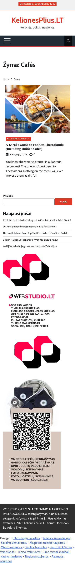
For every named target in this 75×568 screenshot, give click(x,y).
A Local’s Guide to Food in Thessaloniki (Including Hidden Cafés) (35, 147)
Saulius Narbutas (36, 547)
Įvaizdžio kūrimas (61, 547)
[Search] (68, 41)
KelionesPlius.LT (37, 20)
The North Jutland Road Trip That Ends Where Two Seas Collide (35, 233)
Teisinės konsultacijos (56, 538)
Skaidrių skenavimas (14, 542)
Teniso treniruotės (29, 552)
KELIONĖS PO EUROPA (18, 138)
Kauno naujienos (11, 556)
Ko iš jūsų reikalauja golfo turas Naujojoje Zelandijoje (30, 246)
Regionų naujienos (37, 556)
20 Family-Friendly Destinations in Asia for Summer (29, 226)
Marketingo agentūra (26, 538)
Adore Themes (16, 527)
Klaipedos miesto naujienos (47, 542)
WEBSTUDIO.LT (13, 509)
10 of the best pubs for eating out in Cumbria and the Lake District (37, 220)
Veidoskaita (7, 552)
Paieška (8, 196)
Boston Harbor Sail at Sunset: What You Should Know (30, 239)
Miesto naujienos (11, 547)
